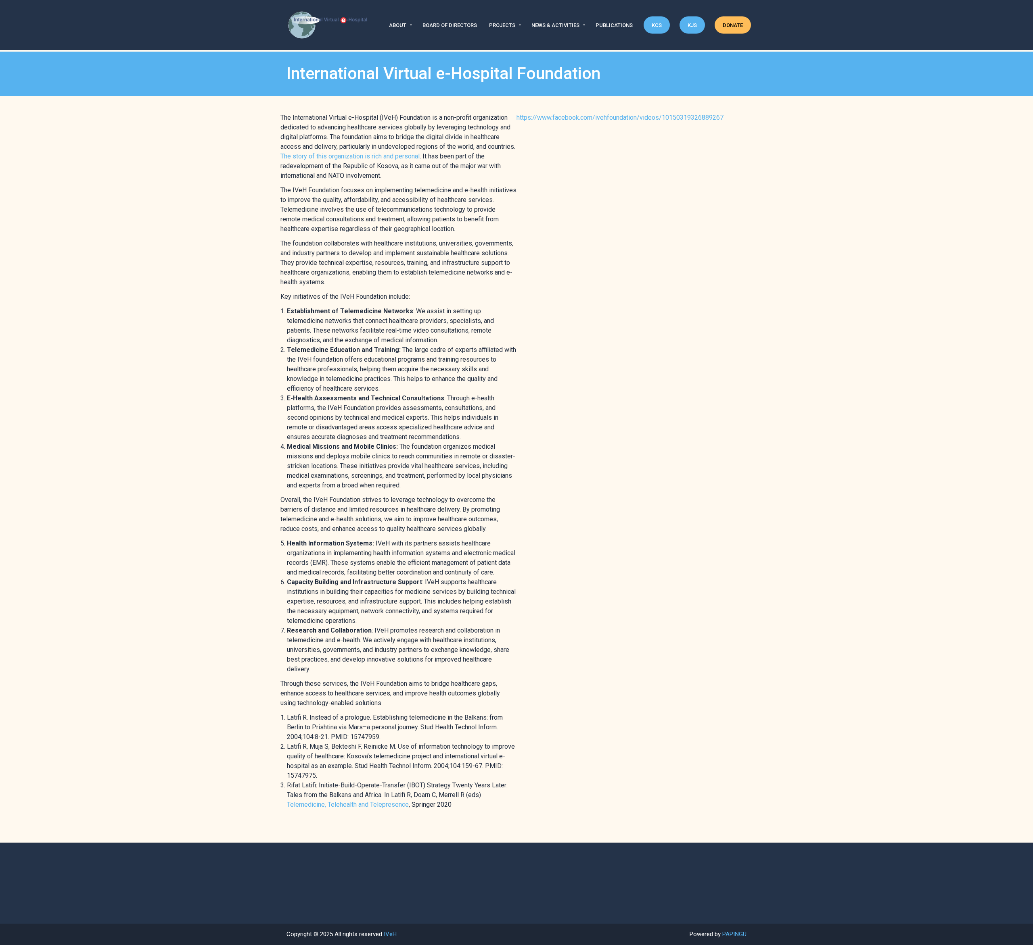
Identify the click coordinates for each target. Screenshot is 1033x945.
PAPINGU (734, 934)
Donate (733, 25)
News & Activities (555, 25)
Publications (614, 25)
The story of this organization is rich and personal (350, 156)
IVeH (390, 934)
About (397, 25)
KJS (692, 25)
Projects (502, 25)
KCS (657, 25)
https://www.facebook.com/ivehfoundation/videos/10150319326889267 (620, 117)
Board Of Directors (449, 25)
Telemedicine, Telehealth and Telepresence (348, 804)
